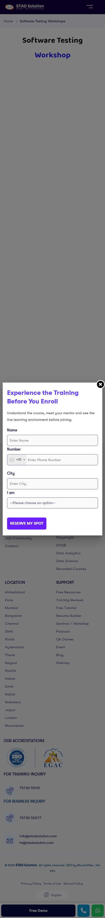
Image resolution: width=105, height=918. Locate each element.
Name (12, 430)
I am (10, 493)
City (11, 473)
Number (14, 449)
